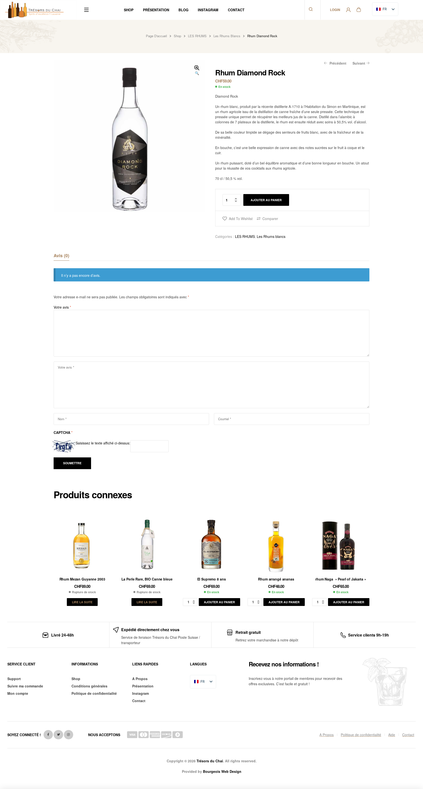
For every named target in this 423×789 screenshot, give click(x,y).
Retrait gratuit (248, 632)
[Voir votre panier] (358, 9)
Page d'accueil (156, 36)
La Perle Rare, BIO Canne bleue (147, 579)
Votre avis (62, 307)
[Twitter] (58, 734)
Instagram (140, 693)
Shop (177, 36)
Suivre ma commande (25, 686)
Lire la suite (82, 602)
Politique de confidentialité (94, 693)
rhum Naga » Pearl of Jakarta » (340, 579)
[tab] (61, 255)
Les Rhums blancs (226, 36)
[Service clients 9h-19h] (343, 635)
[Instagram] (68, 734)
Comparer (270, 218)
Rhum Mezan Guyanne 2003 (82, 579)
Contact (138, 700)
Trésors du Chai (210, 760)
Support (14, 678)
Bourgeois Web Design (222, 771)
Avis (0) (61, 255)
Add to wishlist (241, 218)
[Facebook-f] (48, 734)
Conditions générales (89, 686)
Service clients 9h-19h (368, 635)
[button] (196, 70)
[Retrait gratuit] (230, 632)
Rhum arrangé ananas (276, 579)
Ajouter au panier (266, 200)
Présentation (142, 686)
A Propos (140, 678)
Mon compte (17, 693)
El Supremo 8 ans (211, 579)
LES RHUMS (197, 36)
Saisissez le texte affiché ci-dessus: (103, 443)
